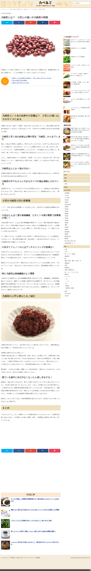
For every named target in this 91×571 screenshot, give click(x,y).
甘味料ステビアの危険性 (78, 56)
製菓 (65, 181)
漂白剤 (66, 215)
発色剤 (66, 220)
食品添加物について (70, 243)
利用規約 (38, 557)
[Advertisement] (31, 100)
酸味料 (66, 238)
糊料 (66, 225)
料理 (65, 175)
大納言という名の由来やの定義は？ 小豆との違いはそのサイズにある (32, 78)
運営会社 (13, 557)
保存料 (66, 202)
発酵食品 (67, 267)
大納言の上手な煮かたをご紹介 (20, 82)
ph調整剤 (67, 193)
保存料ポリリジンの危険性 (78, 48)
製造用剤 (67, 231)
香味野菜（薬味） (70, 288)
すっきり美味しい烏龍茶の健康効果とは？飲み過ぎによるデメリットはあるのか (35, 500)
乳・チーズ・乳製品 (70, 254)
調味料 (66, 234)
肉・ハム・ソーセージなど (72, 272)
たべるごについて (5, 557)
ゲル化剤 (67, 197)
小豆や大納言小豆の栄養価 (19, 80)
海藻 (66, 265)
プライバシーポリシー (29, 557)
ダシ (67, 279)
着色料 (66, 222)
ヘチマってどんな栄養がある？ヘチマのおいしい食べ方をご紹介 (31, 520)
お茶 (66, 249)
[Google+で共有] (30, 22)
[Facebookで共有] (19, 22)
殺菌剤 (66, 213)
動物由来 (67, 256)
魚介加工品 (68, 293)
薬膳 (65, 178)
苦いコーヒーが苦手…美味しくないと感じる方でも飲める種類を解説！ (33, 531)
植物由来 (67, 263)
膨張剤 (66, 229)
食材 (11, 9)
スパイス (68, 276)
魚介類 (66, 295)
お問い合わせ (19, 557)
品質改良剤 (68, 204)
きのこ (66, 251)
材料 (66, 184)
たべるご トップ (5, 9)
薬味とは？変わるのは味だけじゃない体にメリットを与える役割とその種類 (35, 509)
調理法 (66, 187)
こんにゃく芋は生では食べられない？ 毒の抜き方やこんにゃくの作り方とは (35, 543)
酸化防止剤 (68, 236)
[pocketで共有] (54, 22)
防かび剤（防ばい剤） (70, 241)
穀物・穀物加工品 (18, 9)
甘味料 (66, 218)
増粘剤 (66, 206)
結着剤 (66, 227)
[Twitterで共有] (7, 22)
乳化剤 (66, 200)
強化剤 (66, 211)
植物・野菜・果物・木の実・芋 (73, 260)
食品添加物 (67, 190)
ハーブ (67, 281)
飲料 (66, 291)
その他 (66, 195)
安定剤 (66, 209)
